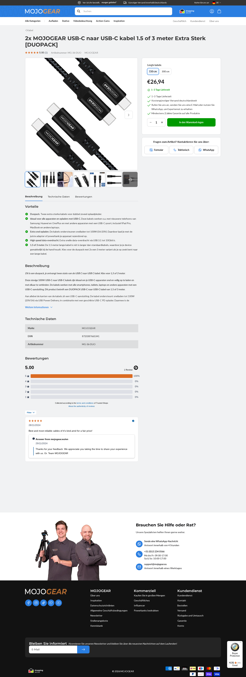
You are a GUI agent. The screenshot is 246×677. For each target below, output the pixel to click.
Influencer (139, 605)
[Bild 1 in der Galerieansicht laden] (32, 179)
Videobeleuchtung (82, 21)
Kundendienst (184, 595)
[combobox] (123, 11)
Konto (180, 625)
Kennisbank (96, 625)
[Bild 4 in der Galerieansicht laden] (81, 179)
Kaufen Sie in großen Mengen (149, 595)
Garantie (182, 620)
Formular (158, 149)
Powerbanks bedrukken (146, 610)
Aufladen (53, 21)
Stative (65, 21)
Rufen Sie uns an (201, 2)
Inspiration (96, 600)
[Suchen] (78, 11)
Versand (181, 610)
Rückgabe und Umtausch (190, 615)
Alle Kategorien (32, 21)
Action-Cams (103, 21)
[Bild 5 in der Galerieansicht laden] (97, 179)
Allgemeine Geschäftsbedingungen (109, 610)
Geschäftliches (142, 600)
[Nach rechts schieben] (129, 115)
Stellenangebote (99, 620)
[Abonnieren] (83, 649)
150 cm (154, 72)
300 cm (166, 72)
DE (217, 2)
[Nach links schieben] (34, 115)
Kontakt (181, 600)
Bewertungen (83, 196)
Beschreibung (34, 196)
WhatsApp (208, 149)
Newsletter (96, 615)
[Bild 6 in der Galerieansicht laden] (113, 179)
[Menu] (241, 643)
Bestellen (182, 605)
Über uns (95, 595)
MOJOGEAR (127, 671)
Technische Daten (59, 196)
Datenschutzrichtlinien (102, 605)
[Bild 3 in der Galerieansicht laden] (65, 179)
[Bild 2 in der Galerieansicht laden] (48, 179)
